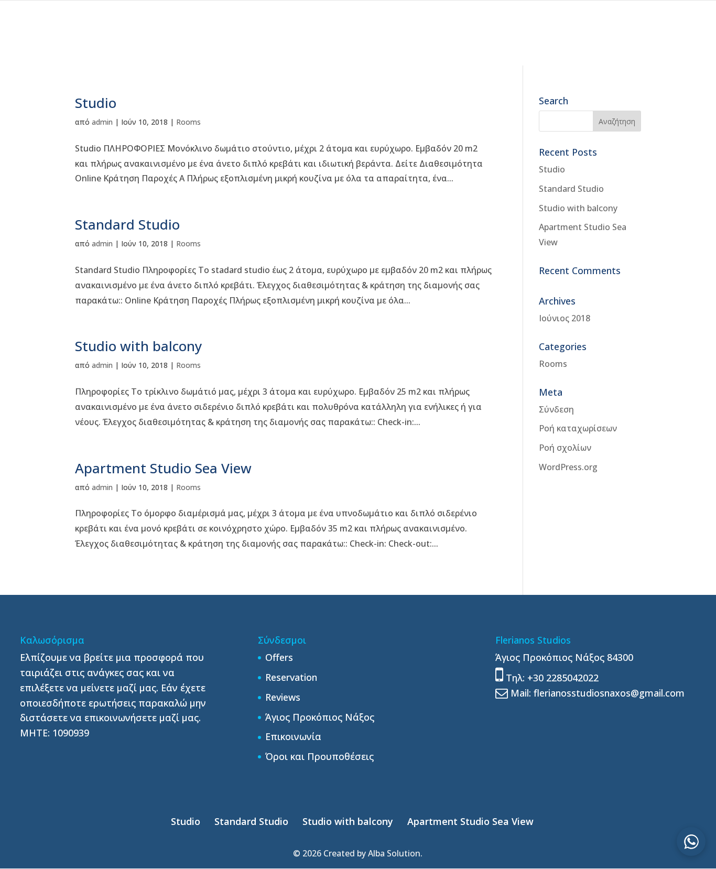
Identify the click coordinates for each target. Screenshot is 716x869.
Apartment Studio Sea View (163, 468)
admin (102, 122)
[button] (691, 841)
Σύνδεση (556, 409)
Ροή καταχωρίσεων (578, 428)
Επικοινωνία (293, 736)
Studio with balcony (138, 345)
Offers (279, 657)
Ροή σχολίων (565, 447)
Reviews (282, 697)
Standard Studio (127, 224)
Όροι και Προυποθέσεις (319, 756)
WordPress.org (568, 467)
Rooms (188, 122)
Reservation (291, 677)
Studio (95, 102)
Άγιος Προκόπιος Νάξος (319, 717)
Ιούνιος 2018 (564, 318)
